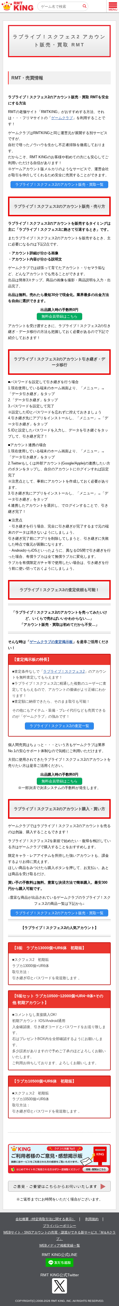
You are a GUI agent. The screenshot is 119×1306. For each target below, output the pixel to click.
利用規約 (92, 1219)
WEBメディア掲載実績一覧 (59, 1245)
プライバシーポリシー (59, 1226)
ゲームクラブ (62, 118)
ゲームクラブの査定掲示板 (51, 642)
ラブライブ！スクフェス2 (64, 671)
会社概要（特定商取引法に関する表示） (45, 1219)
